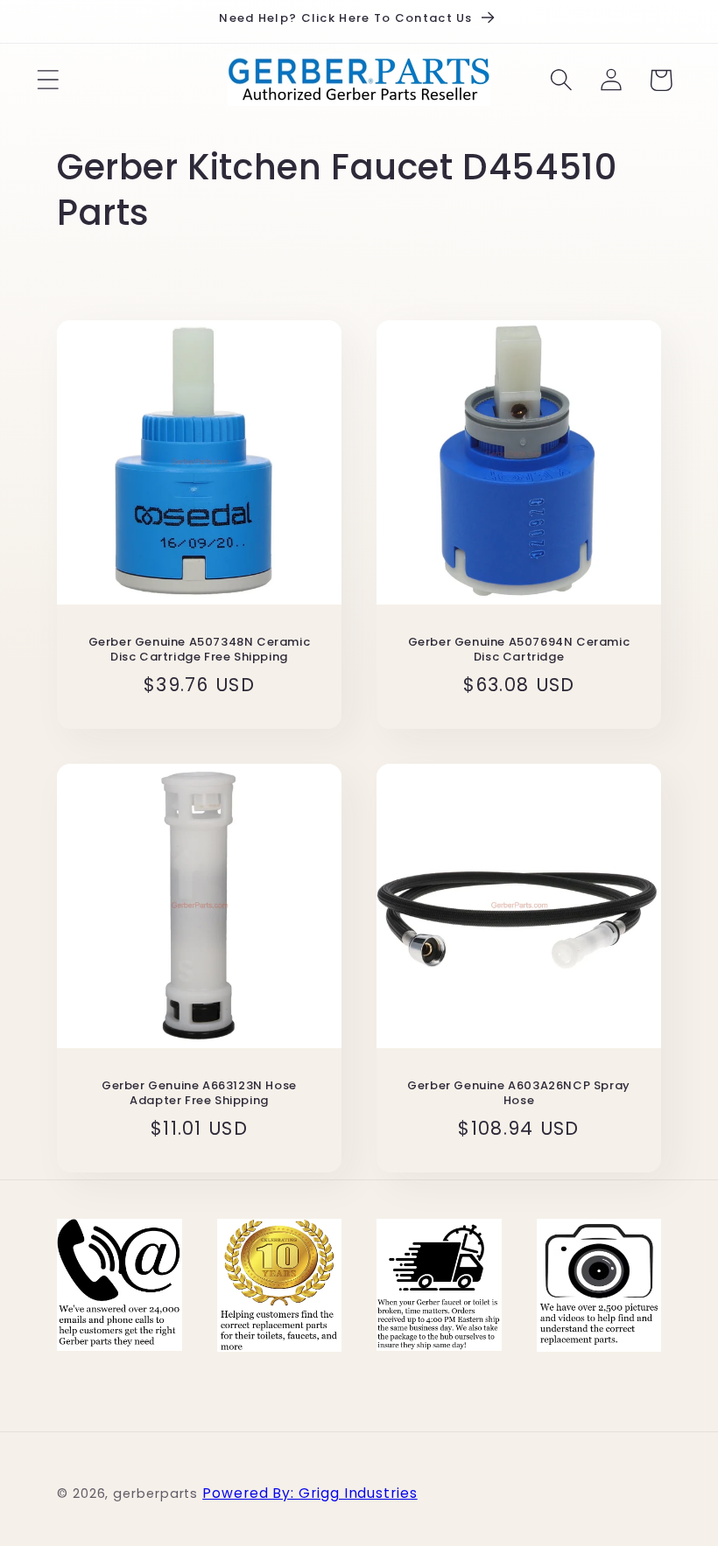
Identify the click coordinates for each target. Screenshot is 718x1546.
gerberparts (155, 1493)
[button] (48, 80)
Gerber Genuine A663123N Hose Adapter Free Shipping (199, 1094)
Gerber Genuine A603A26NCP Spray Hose (518, 1094)
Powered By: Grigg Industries (309, 1493)
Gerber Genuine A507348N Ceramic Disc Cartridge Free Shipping (199, 650)
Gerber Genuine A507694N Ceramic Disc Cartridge (519, 650)
